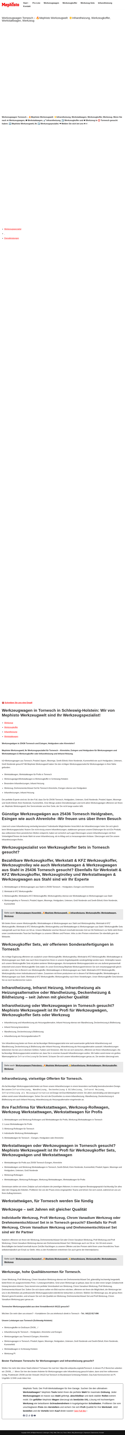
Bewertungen (79, 1432)
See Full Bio (80, 1411)
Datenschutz (94, 1432)
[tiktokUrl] (29, 1415)
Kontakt (27, 6)
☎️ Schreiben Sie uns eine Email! (17, 703)
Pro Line (36, 3)
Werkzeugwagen (51, 3)
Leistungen (46, 1432)
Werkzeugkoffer (69, 3)
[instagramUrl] (27, 1415)
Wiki (55, 1432)
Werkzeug (8, 723)
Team (65, 1432)
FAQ (51, 1432)
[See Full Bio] (87, 1411)
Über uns (59, 1432)
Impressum (87, 1432)
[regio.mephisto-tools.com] (10, 4)
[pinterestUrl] (32, 1415)
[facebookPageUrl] (24, 1415)
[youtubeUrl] (35, 1415)
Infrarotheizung (105, 3)
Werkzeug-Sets (88, 3)
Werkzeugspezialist (12, 229)
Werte (69, 1432)
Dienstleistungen (11, 238)
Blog (73, 1432)
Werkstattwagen (11, 736)
